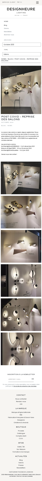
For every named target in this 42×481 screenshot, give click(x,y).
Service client (8, 2)
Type (6, 49)
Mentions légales (34, 474)
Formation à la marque (21, 452)
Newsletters (8, 32)
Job (21, 404)
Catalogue (21, 433)
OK (33, 379)
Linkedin (29, 472)
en (21, 2)
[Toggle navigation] (37, 2)
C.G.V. (21, 438)
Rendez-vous (21, 401)
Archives (7, 40)
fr (18, 2)
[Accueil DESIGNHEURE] (21, 12)
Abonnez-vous (9, 35)
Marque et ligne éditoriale (21, 412)
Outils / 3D (21, 447)
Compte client (21, 436)
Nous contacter (21, 399)
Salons (6, 28)
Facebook (22, 472)
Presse (21, 465)
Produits (21, 431)
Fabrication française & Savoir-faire (21, 417)
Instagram (13, 472)
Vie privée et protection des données (25, 386)
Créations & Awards (21, 422)
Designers (21, 420)
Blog (5, 25)
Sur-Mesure (21, 449)
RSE (21, 415)
